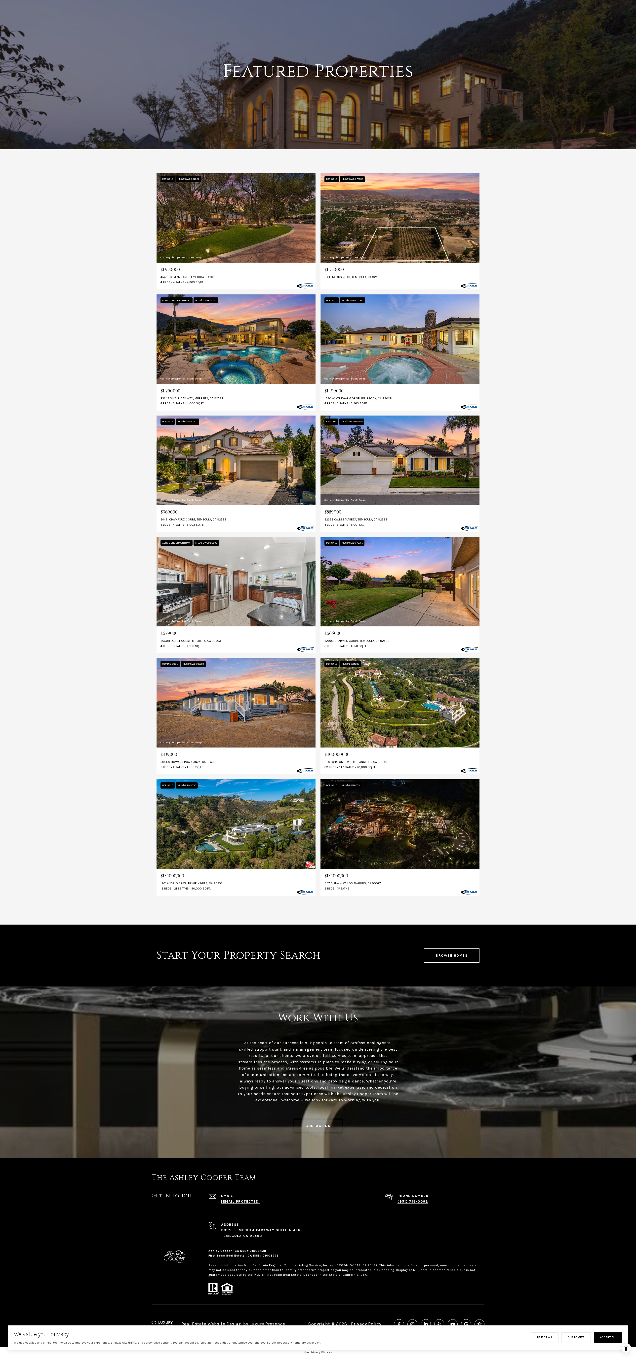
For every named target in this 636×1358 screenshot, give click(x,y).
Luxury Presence (267, 1324)
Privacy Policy (366, 1324)
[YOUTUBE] (453, 1324)
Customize (576, 1337)
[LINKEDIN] (426, 1324)
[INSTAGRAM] (412, 1324)
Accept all (608, 1337)
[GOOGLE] (466, 1324)
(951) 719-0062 (413, 1201)
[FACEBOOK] (399, 1324)
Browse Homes (452, 955)
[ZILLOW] (479, 1324)
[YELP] (439, 1324)
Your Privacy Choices (318, 1352)
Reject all (544, 1337)
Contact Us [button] (318, 1126)
